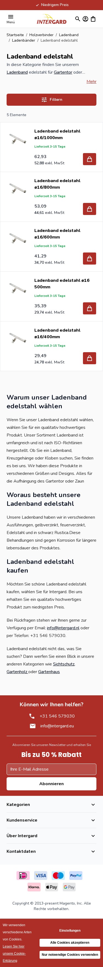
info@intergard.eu (57, 726)
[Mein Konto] (85, 19)
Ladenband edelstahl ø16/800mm (57, 184)
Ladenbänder (23, 40)
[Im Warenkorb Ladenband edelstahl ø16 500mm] (89, 308)
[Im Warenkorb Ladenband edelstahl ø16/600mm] (89, 258)
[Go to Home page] (51, 19)
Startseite (15, 35)
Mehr (91, 82)
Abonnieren (51, 784)
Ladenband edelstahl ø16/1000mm (57, 134)
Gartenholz (17, 672)
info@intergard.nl (63, 628)
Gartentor (63, 72)
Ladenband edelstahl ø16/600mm (57, 234)
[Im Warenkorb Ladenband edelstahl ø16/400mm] (89, 358)
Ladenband (69, 35)
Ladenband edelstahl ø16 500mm (62, 283)
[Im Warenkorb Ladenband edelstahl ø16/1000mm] (89, 159)
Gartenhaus (49, 672)
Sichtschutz (63, 664)
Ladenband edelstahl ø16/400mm (57, 333)
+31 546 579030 (57, 716)
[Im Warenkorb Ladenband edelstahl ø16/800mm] (89, 209)
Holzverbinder (41, 35)
